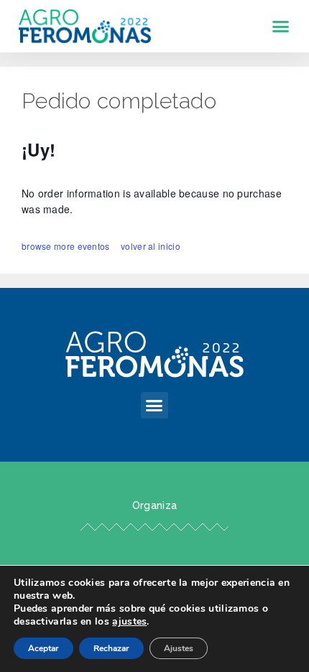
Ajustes (178, 648)
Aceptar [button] (43, 648)
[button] (281, 26)
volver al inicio (150, 246)
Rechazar (111, 648)
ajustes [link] (129, 621)
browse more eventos (66, 246)
